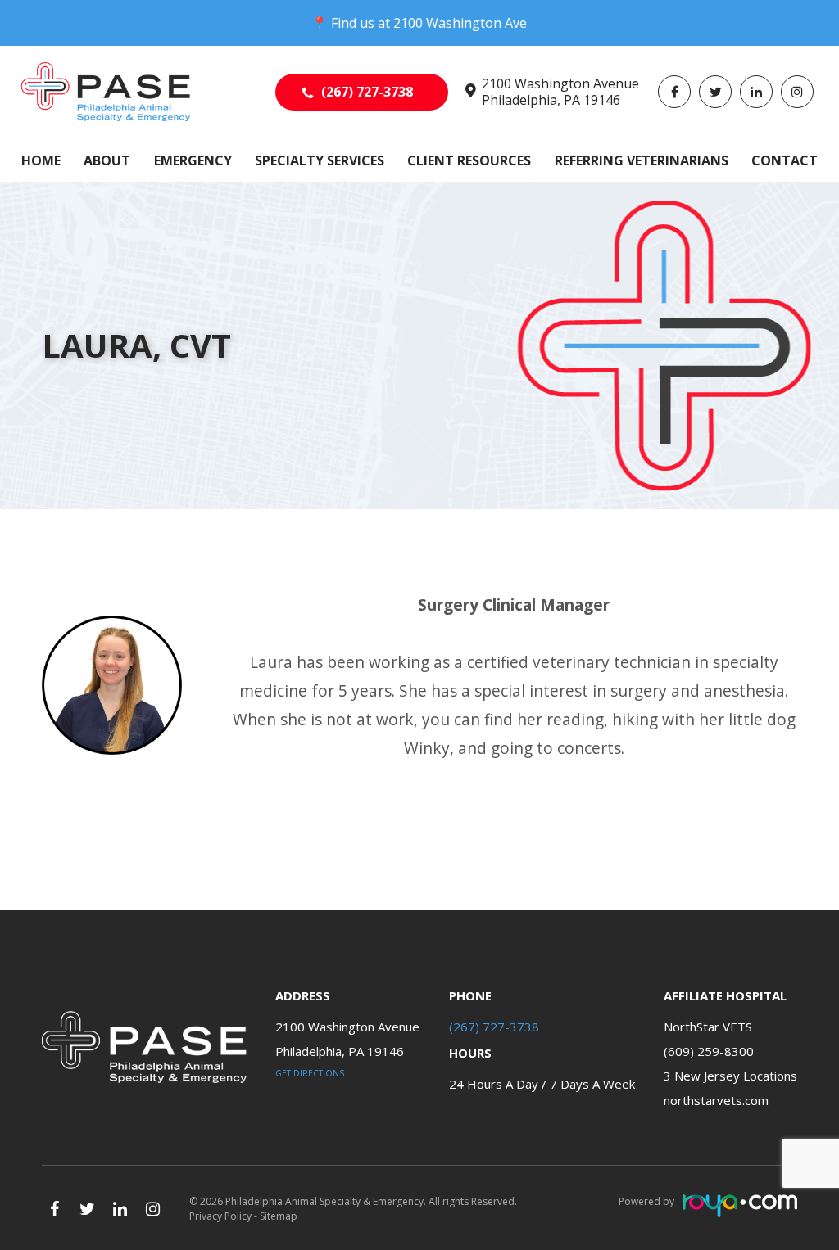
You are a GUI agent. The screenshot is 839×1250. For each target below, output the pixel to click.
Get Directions (309, 1073)
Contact (784, 160)
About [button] (107, 160)
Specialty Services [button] (319, 160)
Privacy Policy (220, 1216)
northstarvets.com (716, 1100)
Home (41, 160)
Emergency (193, 160)
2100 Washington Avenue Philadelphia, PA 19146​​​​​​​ (560, 91)
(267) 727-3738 (367, 91)
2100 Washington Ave (460, 23)
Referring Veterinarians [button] (641, 160)
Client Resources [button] (469, 160)
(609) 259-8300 (709, 1051)
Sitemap (278, 1216)
